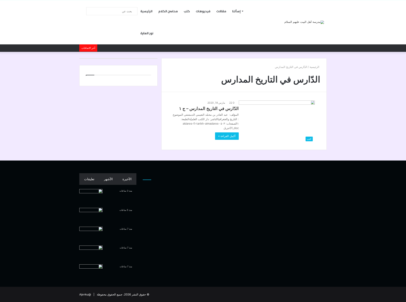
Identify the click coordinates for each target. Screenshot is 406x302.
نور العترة (146, 33)
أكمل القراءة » (227, 136)
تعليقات (89, 179)
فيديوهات (203, 11)
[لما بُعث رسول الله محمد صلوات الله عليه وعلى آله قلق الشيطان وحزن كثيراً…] (91, 197)
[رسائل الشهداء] (91, 272)
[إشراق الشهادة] (91, 253)
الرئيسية (146, 11)
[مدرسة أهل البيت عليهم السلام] (304, 22)
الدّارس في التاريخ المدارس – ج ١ (209, 108)
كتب (187, 11)
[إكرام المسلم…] (91, 235)
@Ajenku (85, 294)
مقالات (221, 11)
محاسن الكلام (168, 11)
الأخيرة (127, 179)
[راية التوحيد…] (91, 216)
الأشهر (108, 179)
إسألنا (236, 11)
